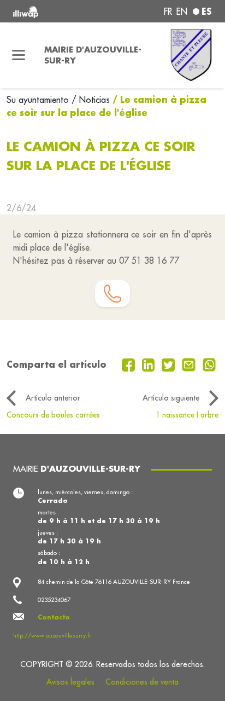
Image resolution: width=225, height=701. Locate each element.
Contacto (54, 617)
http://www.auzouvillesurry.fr (52, 635)
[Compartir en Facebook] (130, 363)
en (181, 11)
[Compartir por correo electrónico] (190, 363)
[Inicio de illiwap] (51, 11)
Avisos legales (70, 682)
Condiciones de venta (142, 682)
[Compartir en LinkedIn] (150, 363)
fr (168, 11)
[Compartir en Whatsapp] (209, 363)
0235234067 (54, 600)
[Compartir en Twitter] (169, 363)
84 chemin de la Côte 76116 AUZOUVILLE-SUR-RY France (114, 582)
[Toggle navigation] (19, 55)
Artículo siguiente (171, 398)
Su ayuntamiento (39, 99)
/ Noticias (91, 99)
